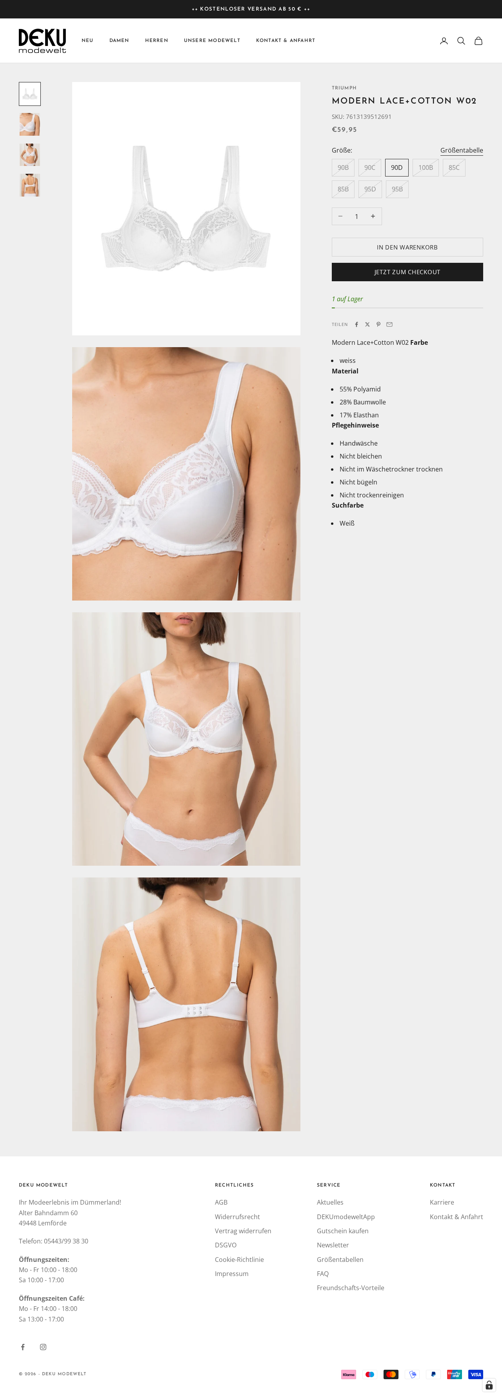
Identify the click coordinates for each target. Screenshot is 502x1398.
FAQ (323, 1273)
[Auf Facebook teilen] (356, 324)
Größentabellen (340, 1259)
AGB (221, 1202)
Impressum (232, 1273)
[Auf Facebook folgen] (23, 1347)
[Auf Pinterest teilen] (378, 324)
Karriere (442, 1202)
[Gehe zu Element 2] (30, 124)
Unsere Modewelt (212, 40)
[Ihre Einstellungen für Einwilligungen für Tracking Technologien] (489, 1385)
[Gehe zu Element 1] (30, 94)
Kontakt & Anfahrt (285, 40)
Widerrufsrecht (237, 1216)
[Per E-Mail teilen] (389, 324)
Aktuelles (330, 1202)
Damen (119, 40)
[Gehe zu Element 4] (30, 185)
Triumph (344, 88)
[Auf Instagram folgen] (43, 1347)
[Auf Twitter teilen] (367, 324)
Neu (88, 40)
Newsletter (333, 1245)
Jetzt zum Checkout (408, 272)
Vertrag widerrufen (243, 1231)
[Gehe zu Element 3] (30, 155)
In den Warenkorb (407, 247)
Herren (156, 40)
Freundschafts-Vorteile (350, 1287)
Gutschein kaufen (343, 1231)
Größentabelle (461, 150)
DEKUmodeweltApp (346, 1216)
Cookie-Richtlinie (239, 1259)
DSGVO (225, 1245)
